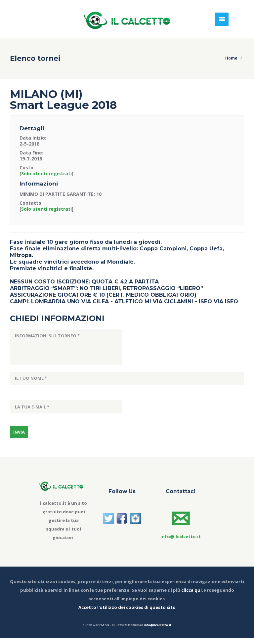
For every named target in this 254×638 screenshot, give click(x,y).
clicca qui (191, 590)
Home (231, 58)
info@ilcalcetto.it (157, 625)
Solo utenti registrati (46, 173)
